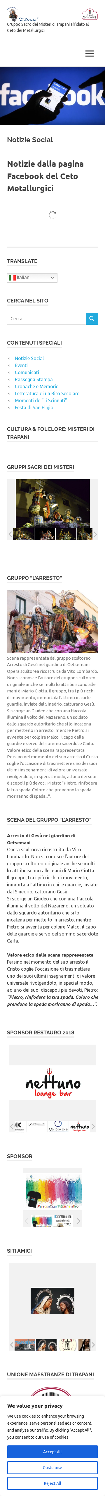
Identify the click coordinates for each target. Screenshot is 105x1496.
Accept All (52, 1451)
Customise (52, 1467)
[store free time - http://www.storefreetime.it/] (62, 1221)
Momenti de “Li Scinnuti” (41, 400)
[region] (52, 1446)
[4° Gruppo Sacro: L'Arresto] (44, 534)
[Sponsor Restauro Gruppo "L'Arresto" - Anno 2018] (15, 1126)
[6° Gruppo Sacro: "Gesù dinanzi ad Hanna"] (87, 534)
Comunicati (27, 372)
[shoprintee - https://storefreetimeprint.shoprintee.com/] (41, 1221)
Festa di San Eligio (34, 407)
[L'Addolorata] (88, 1345)
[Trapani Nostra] (25, 1345)
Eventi (21, 365)
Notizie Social (29, 358)
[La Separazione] (46, 1345)
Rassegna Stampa (34, 379)
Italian (22, 277)
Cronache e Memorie (36, 386)
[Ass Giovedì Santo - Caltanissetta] (67, 1345)
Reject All (52, 1483)
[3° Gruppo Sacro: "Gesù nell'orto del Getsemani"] (23, 534)
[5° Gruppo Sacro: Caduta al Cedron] (66, 534)
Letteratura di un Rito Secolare (47, 393)
